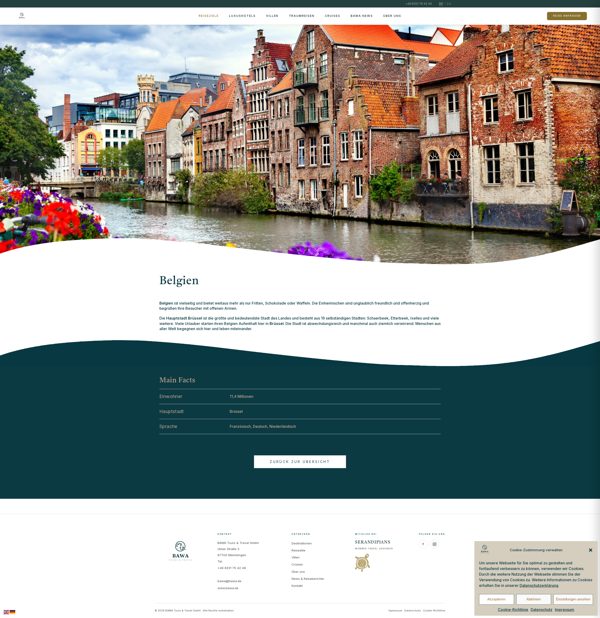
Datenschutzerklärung (539, 585)
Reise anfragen (567, 15)
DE (441, 3)
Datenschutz (541, 609)
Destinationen (302, 543)
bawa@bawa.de (229, 581)
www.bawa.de (228, 588)
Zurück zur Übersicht (300, 462)
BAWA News (362, 16)
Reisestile (298, 550)
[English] (7, 612)
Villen (272, 16)
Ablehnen (533, 599)
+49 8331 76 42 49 (232, 568)
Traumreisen (302, 16)
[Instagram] (434, 544)
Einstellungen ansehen (573, 599)
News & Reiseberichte (308, 579)
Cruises (332, 16)
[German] (13, 612)
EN (449, 4)
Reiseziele (209, 16)
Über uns (392, 16)
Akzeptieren (496, 599)
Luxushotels (242, 16)
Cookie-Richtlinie (513, 609)
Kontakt (297, 586)
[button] (590, 550)
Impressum (564, 609)
